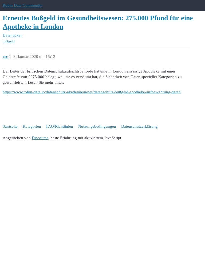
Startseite (10, 126)
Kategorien (32, 126)
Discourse (40, 138)
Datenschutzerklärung (139, 126)
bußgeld (9, 41)
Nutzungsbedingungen (97, 126)
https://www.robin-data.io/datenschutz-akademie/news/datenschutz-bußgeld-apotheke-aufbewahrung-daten (92, 92)
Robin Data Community (22, 5)
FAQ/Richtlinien (59, 126)
